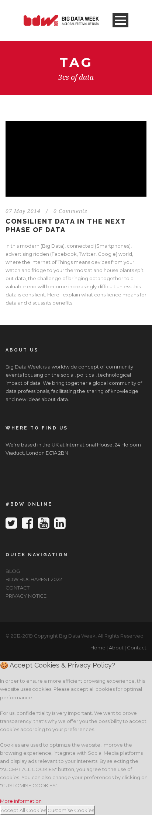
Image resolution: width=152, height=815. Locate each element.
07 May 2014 (23, 211)
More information (21, 801)
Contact (136, 648)
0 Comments (70, 211)
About (116, 648)
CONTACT (18, 588)
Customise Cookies (71, 810)
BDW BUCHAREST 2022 (34, 579)
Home (98, 648)
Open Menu (120, 20)
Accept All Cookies (23, 810)
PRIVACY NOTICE (26, 596)
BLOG (13, 571)
